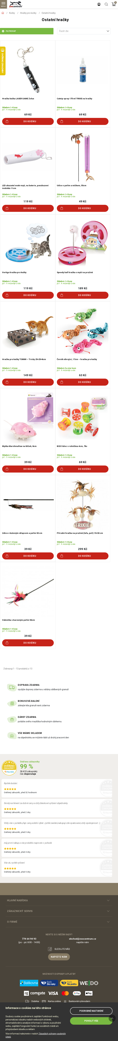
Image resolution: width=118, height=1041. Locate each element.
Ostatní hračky (49, 13)
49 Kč (82, 201)
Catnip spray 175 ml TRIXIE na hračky (74, 98)
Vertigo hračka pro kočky (14, 272)
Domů (3, 13)
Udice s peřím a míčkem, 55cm (71, 185)
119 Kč (27, 201)
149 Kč (27, 375)
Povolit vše (91, 1021)
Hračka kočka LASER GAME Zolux (18, 98)
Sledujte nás (62, 949)
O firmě (12, 921)
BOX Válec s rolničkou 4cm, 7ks (72, 446)
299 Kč (82, 549)
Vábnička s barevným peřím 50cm (18, 620)
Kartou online (54, 1001)
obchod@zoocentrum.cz (82, 938)
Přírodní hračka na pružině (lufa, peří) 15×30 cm (80, 533)
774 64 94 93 (29, 938)
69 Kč (28, 114)
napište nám (59, 957)
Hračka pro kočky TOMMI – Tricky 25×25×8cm (24, 359)
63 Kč (82, 375)
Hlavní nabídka (17, 900)
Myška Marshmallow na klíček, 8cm (19, 446)
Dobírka (35, 1001)
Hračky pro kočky (28, 13)
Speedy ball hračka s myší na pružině (75, 272)
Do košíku (30, 121)
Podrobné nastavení (91, 1011)
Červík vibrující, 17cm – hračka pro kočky (77, 359)
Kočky (12, 13)
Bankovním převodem (79, 1001)
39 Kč (28, 462)
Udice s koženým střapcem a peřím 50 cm (22, 533)
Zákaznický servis (20, 911)
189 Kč (82, 288)
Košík (114, 4)
